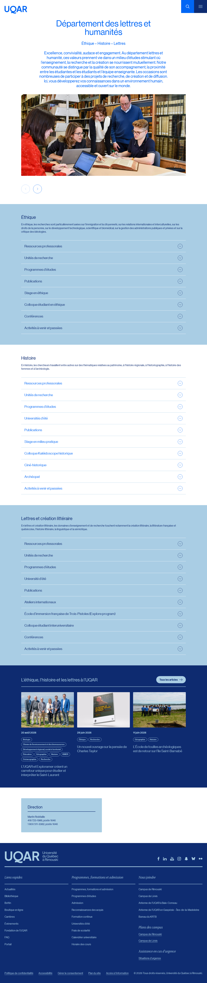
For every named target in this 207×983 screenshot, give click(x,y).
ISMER (65, 754)
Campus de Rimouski (150, 934)
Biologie (26, 739)
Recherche (45, 759)
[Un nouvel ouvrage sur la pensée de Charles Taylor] (103, 709)
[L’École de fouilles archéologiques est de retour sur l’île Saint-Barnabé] (159, 709)
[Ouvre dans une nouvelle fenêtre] (158, 859)
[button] (37, 189)
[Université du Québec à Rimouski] (16, 10)
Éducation (27, 754)
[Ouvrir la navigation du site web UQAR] (200, 6)
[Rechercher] (187, 6)
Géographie (41, 754)
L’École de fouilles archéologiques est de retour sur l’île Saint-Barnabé (157, 749)
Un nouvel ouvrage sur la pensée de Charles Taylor (102, 749)
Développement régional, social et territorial (42, 749)
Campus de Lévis (148, 940)
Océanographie (29, 759)
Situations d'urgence (150, 958)
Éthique (82, 739)
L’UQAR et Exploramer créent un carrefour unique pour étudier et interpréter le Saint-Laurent (44, 770)
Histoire (54, 754)
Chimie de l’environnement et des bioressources (44, 744)
